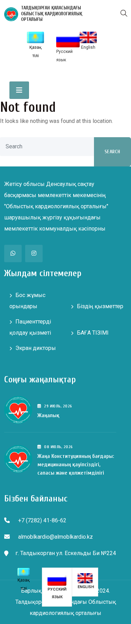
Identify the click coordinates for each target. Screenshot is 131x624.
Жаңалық (48, 415)
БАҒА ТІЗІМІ (93, 332)
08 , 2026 (58, 446)
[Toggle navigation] (19, 90)
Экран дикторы (35, 348)
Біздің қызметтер (100, 306)
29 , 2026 (58, 406)
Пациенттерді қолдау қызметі (30, 327)
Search (112, 152)
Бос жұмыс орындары (27, 301)
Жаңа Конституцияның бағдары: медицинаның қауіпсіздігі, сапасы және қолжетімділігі (75, 464)
